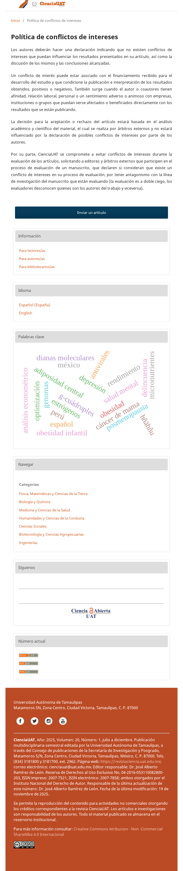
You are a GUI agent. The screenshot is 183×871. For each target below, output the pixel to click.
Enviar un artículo (91, 212)
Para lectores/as (32, 250)
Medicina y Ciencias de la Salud (44, 510)
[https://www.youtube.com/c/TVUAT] (63, 726)
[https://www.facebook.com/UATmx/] (21, 726)
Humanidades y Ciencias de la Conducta (51, 518)
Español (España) (34, 305)
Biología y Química (34, 501)
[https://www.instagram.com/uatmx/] (49, 726)
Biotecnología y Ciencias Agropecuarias (51, 534)
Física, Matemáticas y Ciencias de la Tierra (53, 493)
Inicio (15, 20)
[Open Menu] (10, 5)
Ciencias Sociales (32, 526)
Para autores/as (32, 258)
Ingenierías (28, 542)
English (25, 313)
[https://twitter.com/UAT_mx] (35, 726)
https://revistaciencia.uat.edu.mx (130, 761)
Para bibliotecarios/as (37, 266)
